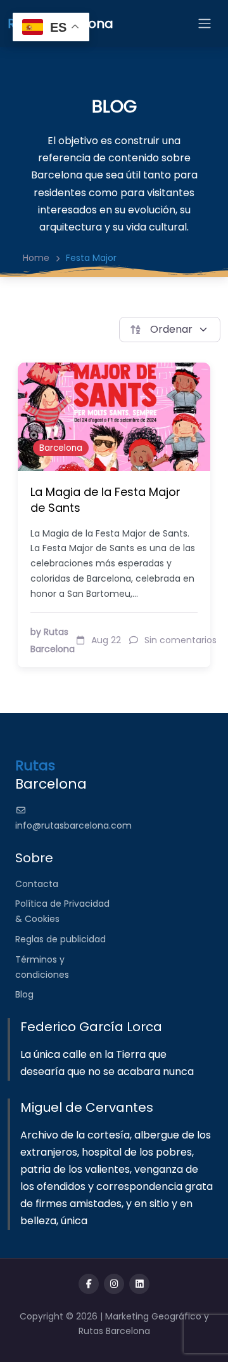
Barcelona (60, 448)
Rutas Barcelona (114, 1331)
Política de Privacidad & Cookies (62, 911)
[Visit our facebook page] (89, 1284)
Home (36, 257)
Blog (24, 994)
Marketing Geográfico (154, 1316)
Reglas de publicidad (60, 939)
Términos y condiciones (42, 967)
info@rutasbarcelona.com (73, 825)
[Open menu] (204, 23)
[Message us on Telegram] (139, 1284)
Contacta (36, 884)
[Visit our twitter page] (114, 1284)
